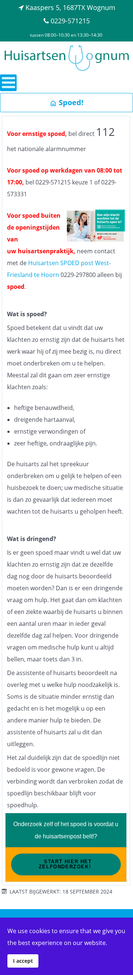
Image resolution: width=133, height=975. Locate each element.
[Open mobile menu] (8, 82)
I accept (23, 960)
